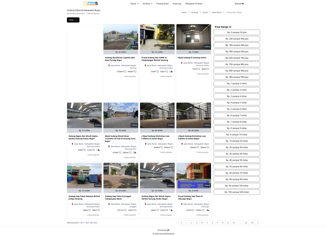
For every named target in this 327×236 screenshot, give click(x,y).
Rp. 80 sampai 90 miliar (237, 179)
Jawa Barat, (115, 65)
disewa (146, 3)
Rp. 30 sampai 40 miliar (237, 153)
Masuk (238, 3)
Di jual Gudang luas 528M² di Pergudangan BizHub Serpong (155, 58)
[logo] (90, 4)
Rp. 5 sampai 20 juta (237, 32)
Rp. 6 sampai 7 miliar (237, 115)
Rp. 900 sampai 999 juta (237, 77)
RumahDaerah (168, 233)
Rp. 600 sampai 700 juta (237, 57)
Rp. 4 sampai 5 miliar (237, 102)
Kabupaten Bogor (165, 144)
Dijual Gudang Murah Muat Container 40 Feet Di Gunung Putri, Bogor (120, 138)
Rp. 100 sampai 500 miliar (237, 192)
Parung (133, 68)
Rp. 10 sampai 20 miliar (237, 141)
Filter (71, 20)
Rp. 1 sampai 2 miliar (237, 83)
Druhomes (162, 230)
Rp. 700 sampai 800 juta (237, 64)
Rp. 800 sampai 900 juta (237, 70)
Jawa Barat (216, 12)
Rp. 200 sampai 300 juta (237, 38)
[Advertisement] (84, 62)
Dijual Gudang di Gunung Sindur (192, 57)
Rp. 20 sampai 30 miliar (237, 147)
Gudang (194, 12)
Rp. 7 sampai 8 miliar (237, 121)
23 (252, 222)
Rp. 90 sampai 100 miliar (237, 185)
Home (184, 12)
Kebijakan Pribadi (193, 3)
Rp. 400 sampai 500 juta (237, 51)
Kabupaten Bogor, (128, 65)
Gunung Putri (130, 149)
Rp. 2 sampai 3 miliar (237, 89)
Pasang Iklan (162, 3)
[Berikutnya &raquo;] (257, 222)
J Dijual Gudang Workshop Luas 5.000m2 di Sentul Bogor (155, 137)
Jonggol (133, 206)
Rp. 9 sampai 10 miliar (236, 134)
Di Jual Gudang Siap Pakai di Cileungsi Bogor (190, 197)
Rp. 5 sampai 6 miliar (237, 109)
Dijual (205, 12)
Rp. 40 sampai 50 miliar (237, 160)
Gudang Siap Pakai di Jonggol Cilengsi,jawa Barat (118, 197)
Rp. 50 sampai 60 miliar (237, 166)
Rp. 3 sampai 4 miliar (237, 96)
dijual (133, 3)
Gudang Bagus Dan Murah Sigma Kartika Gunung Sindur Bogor (83, 137)
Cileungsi (205, 206)
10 (234, 222)
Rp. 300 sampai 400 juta (237, 45)
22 (246, 222)
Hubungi (177, 3)
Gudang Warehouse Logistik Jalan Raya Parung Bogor (120, 58)
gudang (134, 46)
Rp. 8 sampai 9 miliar (237, 128)
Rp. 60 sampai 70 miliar (237, 172)
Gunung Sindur (166, 68)
